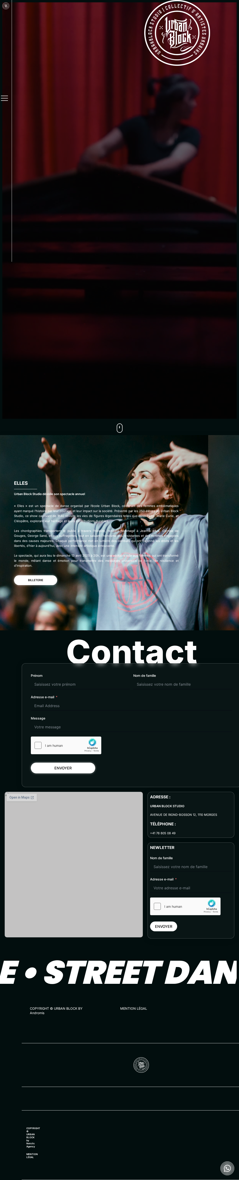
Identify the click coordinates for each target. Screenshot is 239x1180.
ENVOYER (63, 768)
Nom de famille (144, 675)
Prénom (36, 675)
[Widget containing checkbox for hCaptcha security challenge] (66, 745)
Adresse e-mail (42, 697)
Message (38, 718)
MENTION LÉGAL (133, 1008)
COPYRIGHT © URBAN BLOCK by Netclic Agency (33, 1137)
